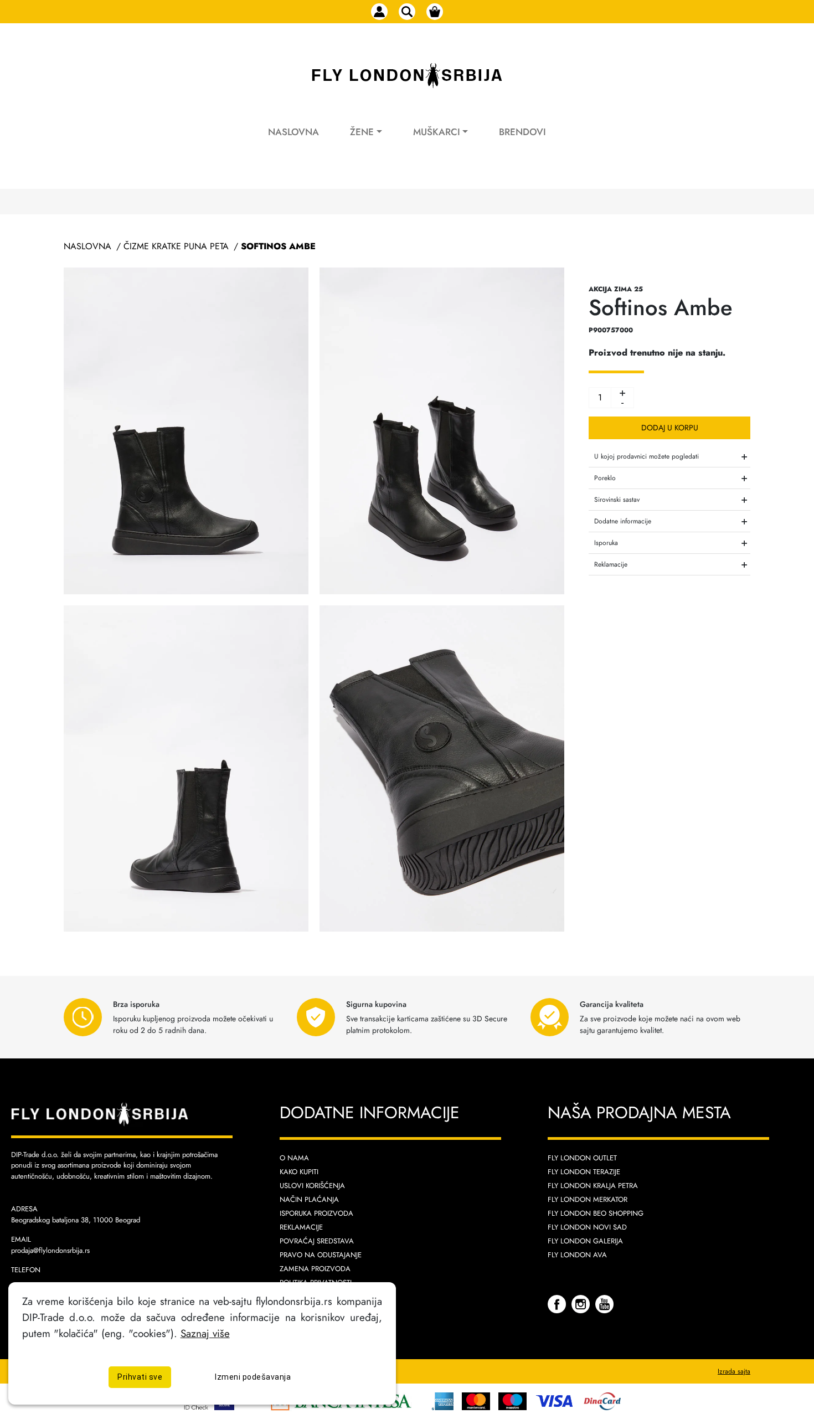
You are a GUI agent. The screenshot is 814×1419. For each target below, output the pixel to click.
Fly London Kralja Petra (593, 1185)
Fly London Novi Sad (587, 1227)
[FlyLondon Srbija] (407, 76)
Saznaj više (205, 1333)
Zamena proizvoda (315, 1268)
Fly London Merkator (587, 1199)
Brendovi (522, 131)
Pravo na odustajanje (321, 1255)
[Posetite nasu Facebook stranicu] (558, 1303)
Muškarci (436, 131)
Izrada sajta (734, 1371)
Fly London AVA (577, 1255)
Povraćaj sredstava (317, 1241)
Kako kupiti (299, 1171)
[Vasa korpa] (434, 11)
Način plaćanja (309, 1199)
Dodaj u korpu (669, 427)
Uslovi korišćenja (312, 1185)
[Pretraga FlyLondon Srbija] (407, 11)
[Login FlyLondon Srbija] (379, 11)
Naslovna (293, 131)
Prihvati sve (139, 1376)
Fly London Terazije (584, 1171)
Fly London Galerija (585, 1241)
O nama (294, 1158)
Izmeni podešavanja (253, 1376)
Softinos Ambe (278, 246)
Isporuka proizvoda (316, 1213)
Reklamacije (301, 1227)
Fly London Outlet (582, 1158)
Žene (362, 131)
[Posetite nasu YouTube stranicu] (604, 1303)
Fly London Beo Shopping (595, 1213)
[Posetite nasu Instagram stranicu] (582, 1303)
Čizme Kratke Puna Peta (176, 246)
